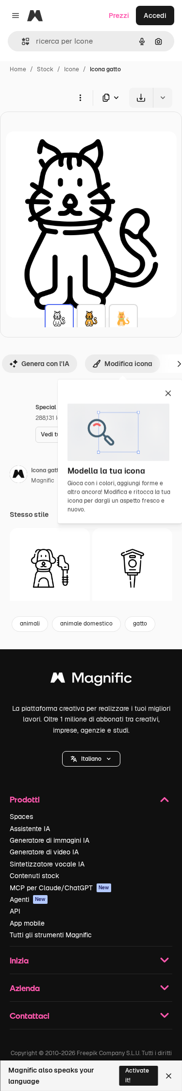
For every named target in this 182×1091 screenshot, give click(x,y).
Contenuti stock (34, 875)
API (15, 911)
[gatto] (59, 318)
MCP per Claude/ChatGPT (59, 887)
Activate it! (137, 1075)
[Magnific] (91, 680)
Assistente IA (30, 828)
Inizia (19, 960)
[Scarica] (141, 98)
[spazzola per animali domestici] (50, 568)
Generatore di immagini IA (49, 840)
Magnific (42, 480)
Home (18, 69)
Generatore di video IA (44, 852)
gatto (140, 623)
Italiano (91, 759)
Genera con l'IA (45, 363)
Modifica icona (128, 363)
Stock (45, 69)
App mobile (27, 923)
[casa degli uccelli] (132, 568)
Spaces (21, 816)
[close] (168, 394)
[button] (91, 759)
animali (30, 623)
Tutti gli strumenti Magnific (51, 935)
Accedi (155, 15)
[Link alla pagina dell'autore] (18, 475)
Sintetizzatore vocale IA (47, 864)
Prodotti (25, 799)
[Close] (169, 1076)
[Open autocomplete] (21, 41)
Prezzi (119, 15)
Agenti (28, 899)
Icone (71, 69)
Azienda (25, 988)
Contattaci (30, 1016)
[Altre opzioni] (80, 97)
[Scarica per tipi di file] (111, 98)
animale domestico (86, 623)
